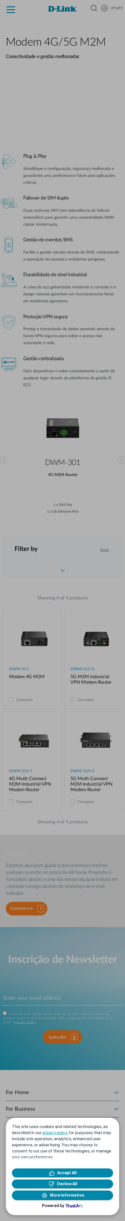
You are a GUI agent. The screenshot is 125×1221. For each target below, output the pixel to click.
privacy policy (54, 1132)
